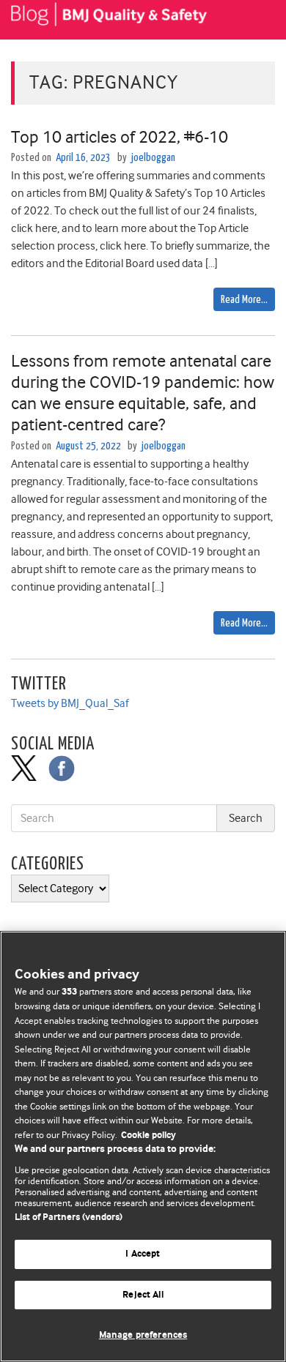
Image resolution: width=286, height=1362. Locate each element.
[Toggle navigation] (256, 20)
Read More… (244, 299)
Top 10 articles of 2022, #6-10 (119, 137)
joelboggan (153, 157)
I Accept (142, 1254)
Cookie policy (148, 1135)
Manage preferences (143, 1335)
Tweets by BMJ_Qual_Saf (70, 703)
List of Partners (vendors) (68, 1217)
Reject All (142, 1295)
